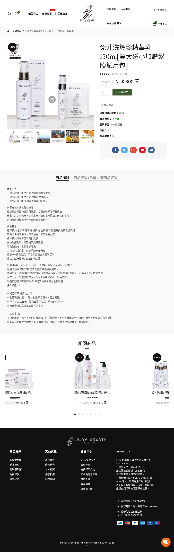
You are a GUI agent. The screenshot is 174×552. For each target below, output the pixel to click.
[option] (13, 136)
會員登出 (85, 464)
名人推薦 (50, 469)
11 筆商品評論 (120, 74)
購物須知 (14, 464)
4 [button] (87, 414)
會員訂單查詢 (88, 469)
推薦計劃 (85, 479)
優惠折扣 (50, 474)
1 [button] (75, 414)
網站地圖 (50, 479)
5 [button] (91, 414)
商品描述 (62, 178)
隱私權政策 (16, 469)
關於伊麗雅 (16, 459)
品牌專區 (50, 459)
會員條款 (14, 474)
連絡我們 (14, 479)
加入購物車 (122, 92)
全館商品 (17, 31)
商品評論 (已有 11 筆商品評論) (96, 178)
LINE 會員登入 (159, 10)
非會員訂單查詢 (89, 474)
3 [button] (83, 414)
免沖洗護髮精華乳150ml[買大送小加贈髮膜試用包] (49, 31)
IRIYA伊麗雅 (116, 124)
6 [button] (95, 414)
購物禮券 (50, 464)
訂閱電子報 (87, 489)
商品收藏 (108, 105)
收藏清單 (85, 484)
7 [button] (99, 414)
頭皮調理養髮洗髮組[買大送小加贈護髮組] (92, 392)
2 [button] (79, 414)
